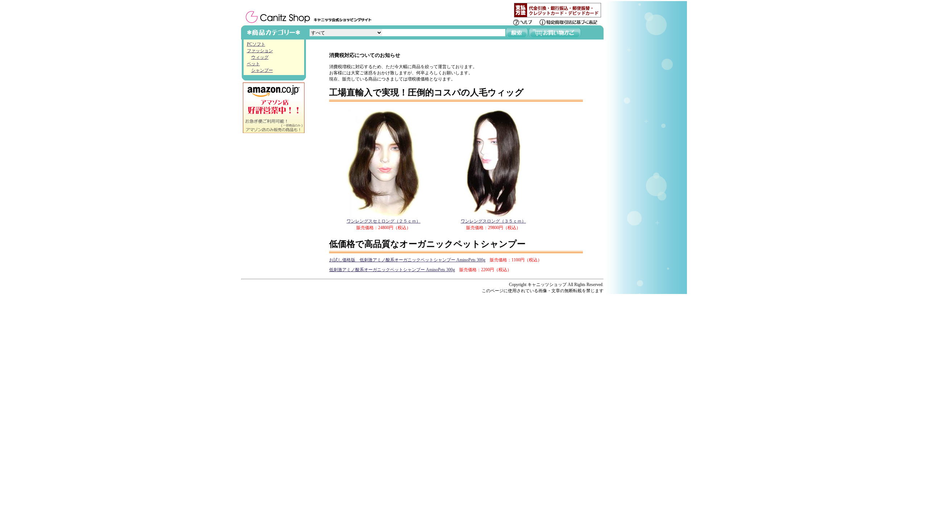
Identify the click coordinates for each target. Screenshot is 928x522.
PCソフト (256, 44)
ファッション (260, 50)
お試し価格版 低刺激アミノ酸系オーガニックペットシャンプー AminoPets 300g (407, 259)
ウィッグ (260, 57)
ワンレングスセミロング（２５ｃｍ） (383, 221)
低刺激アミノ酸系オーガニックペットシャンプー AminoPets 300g (392, 269)
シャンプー (262, 70)
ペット (253, 63)
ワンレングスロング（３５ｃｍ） (493, 221)
